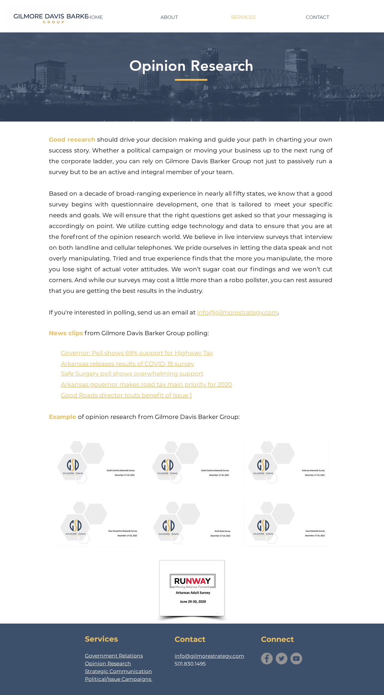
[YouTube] (296, 658)
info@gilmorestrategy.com (237, 312)
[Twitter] (281, 658)
